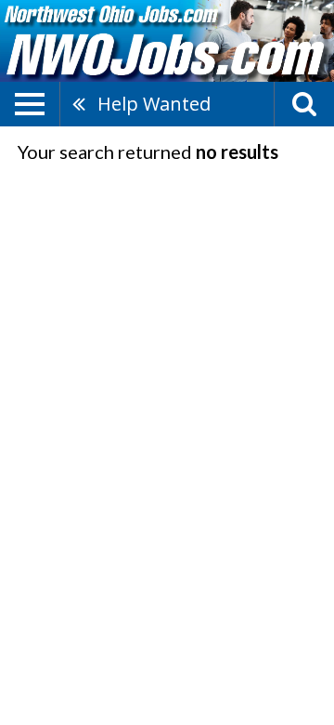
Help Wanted (154, 103)
